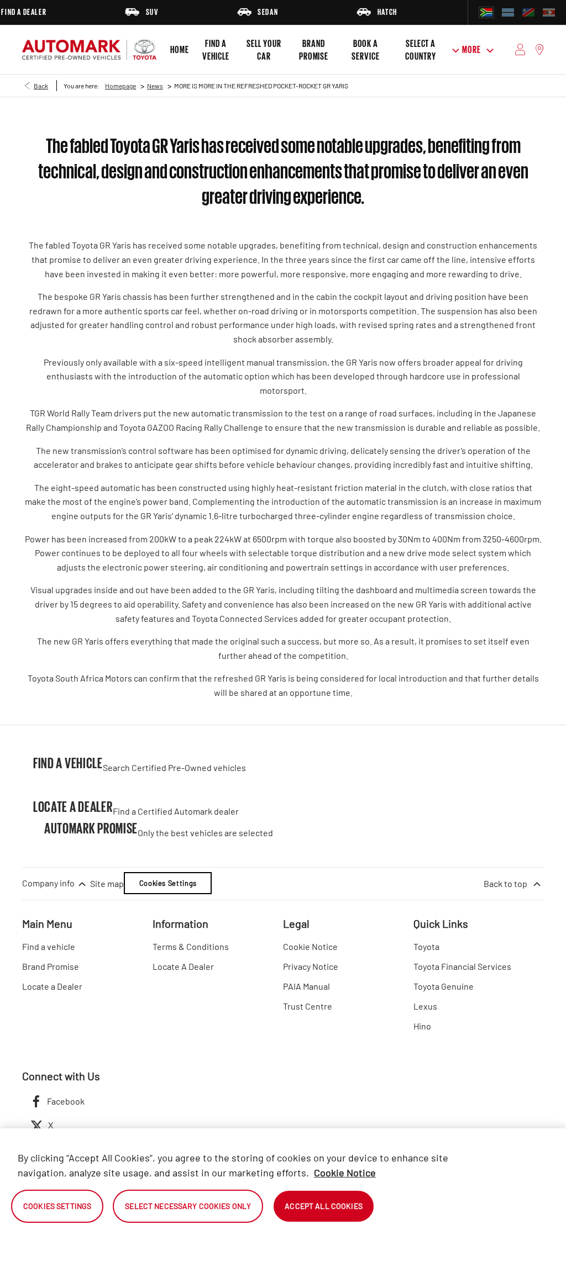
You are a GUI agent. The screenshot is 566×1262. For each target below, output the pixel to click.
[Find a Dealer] (539, 49)
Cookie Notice (310, 946)
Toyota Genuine (443, 986)
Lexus (425, 1006)
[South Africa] (486, 12)
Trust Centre (307, 1006)
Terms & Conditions (191, 946)
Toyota (426, 946)
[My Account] (520, 49)
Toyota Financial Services (462, 966)
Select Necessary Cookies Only (188, 1206)
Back (41, 85)
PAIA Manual (306, 986)
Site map (107, 883)
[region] (283, 1195)
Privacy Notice (310, 966)
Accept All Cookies (324, 1206)
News (155, 85)
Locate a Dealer (52, 986)
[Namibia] (528, 12)
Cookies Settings (168, 883)
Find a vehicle (48, 946)
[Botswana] (508, 12)
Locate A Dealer (183, 966)
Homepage (120, 85)
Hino (422, 1026)
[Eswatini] (549, 12)
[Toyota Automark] (89, 49)
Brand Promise (50, 966)
